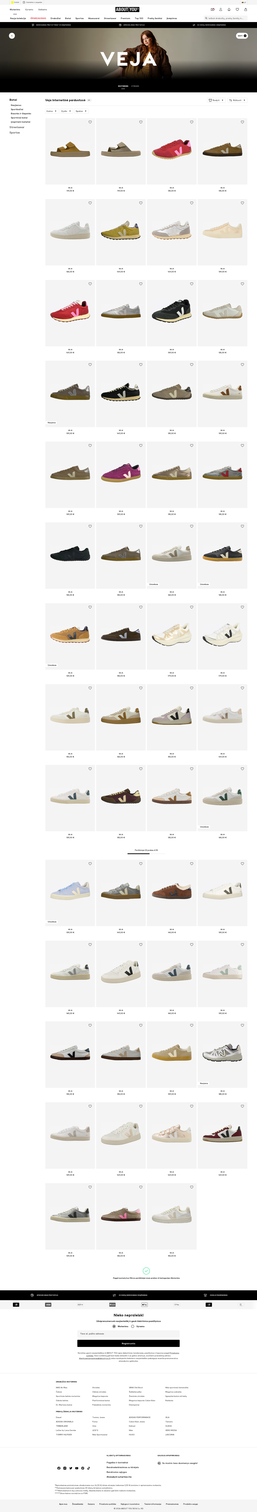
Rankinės (169, 1400)
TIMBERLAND (62, 1426)
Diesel (58, 1417)
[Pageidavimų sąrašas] (237, 9)
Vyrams (29, 9)
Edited (132, 1426)
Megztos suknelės (173, 1392)
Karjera (91, 1504)
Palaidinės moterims (101, 1405)
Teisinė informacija (152, 1504)
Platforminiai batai (101, 1400)
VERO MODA (171, 1430)
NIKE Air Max (61, 1387)
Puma (94, 1422)
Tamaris (169, 1422)
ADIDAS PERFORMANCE (140, 1417)
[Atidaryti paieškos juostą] (205, 18)
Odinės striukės (99, 1392)
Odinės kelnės (62, 1400)
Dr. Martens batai (64, 1405)
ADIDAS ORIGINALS (64, 1422)
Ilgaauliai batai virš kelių (176, 1396)
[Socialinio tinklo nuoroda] (59, 1468)
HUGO (132, 1434)
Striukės (96, 1387)
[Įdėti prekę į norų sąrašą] (90, 122)
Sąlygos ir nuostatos (130, 1504)
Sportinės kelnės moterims (68, 1396)
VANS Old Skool (136, 1387)
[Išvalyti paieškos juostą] (245, 18)
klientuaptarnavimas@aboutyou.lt (95, 1358)
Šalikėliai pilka (135, 1392)
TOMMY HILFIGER (64, 1434)
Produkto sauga (190, 1504)
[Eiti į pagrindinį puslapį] (72, 1457)
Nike (131, 1430)
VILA (167, 1417)
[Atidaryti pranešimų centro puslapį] (229, 9)
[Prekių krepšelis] (245, 9)
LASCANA (169, 1434)
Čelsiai (59, 1392)
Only (94, 1426)
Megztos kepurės (100, 1396)
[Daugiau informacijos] (70, 195)
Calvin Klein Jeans (137, 1422)
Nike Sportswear (100, 1434)
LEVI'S (95, 1430)
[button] (216, 100)
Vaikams (42, 9)
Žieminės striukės (137, 1396)
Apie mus (63, 1504)
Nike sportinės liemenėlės (176, 1387)
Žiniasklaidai (77, 1504)
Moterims (15, 9)
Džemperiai (134, 1405)
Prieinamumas (172, 1504)
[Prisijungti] (220, 9)
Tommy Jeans (98, 1417)
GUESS (168, 1426)
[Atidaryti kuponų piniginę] (212, 9)
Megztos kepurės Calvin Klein (142, 1400)
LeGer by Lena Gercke (66, 1430)
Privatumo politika (107, 1504)
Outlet (16, 2)
